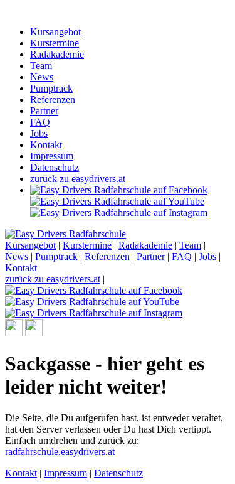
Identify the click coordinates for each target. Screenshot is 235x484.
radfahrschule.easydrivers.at (60, 451)
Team (41, 65)
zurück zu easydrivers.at (77, 178)
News (41, 77)
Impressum (51, 156)
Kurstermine (54, 43)
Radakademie (57, 54)
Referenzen (52, 99)
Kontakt (46, 144)
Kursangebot (55, 31)
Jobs (39, 133)
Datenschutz (54, 167)
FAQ (40, 122)
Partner (44, 110)
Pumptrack (51, 88)
